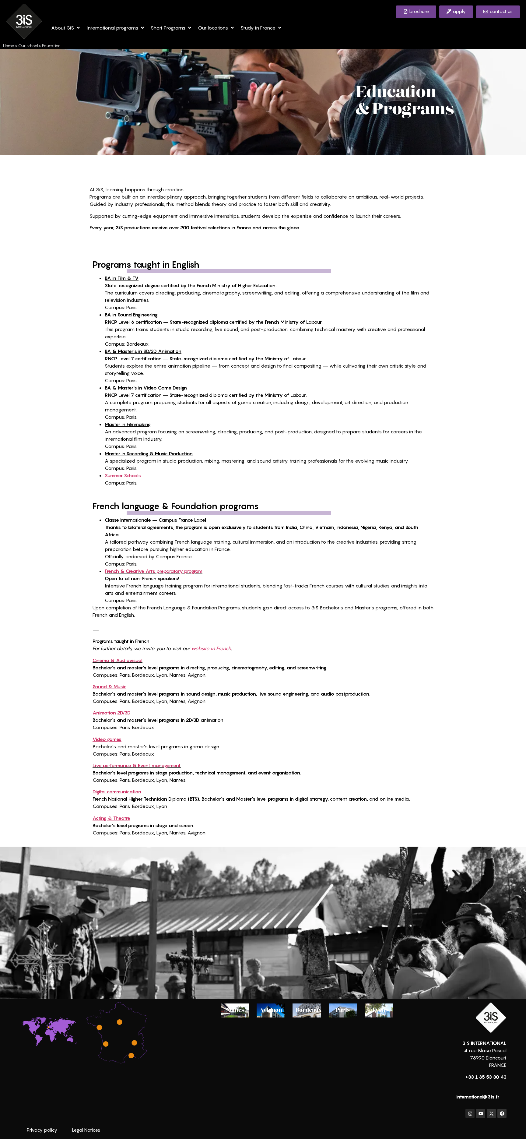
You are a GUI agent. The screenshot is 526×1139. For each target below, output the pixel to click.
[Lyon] (134, 1043)
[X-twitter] (491, 1113)
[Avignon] (131, 1056)
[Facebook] (502, 1113)
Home (8, 45)
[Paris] (120, 1022)
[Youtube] (480, 1113)
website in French (211, 648)
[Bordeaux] (106, 1044)
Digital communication (117, 791)
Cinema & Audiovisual (117, 660)
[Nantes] (99, 1027)
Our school (28, 45)
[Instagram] (470, 1113)
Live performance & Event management (137, 765)
